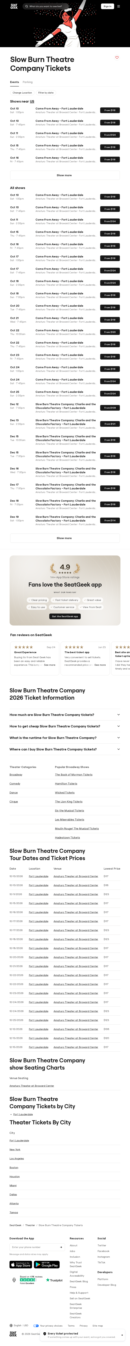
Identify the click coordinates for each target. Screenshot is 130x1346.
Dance (14, 792)
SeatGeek (16, 1225)
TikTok (101, 1262)
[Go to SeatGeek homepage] (14, 6)
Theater (30, 1225)
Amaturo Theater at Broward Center (76, 876)
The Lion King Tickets (68, 801)
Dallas (13, 1194)
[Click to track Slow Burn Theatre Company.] (117, 57)
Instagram (104, 1256)
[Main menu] (118, 6)
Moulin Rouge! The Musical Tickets (77, 828)
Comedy (15, 783)
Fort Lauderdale (38, 876)
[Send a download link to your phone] (61, 1247)
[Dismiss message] (122, 1335)
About (73, 1245)
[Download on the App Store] (21, 1264)
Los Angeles (17, 1158)
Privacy (84, 1325)
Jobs (72, 1251)
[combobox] (46, 6)
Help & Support (79, 1292)
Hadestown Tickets (67, 837)
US (32, 101)
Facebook (104, 1251)
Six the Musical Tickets (69, 810)
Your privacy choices (51, 1325)
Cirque (14, 801)
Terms (71, 1325)
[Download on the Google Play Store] (47, 1264)
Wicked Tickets (65, 792)
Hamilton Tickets (66, 783)
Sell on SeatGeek (80, 1298)
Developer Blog (107, 1284)
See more (49, 664)
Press (73, 1287)
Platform (103, 1279)
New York (15, 1149)
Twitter (102, 1245)
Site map (98, 1325)
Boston (14, 1167)
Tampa (14, 1212)
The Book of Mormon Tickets (73, 774)
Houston (15, 1176)
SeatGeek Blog (79, 1281)
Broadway (16, 774)
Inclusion (75, 1256)
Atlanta (14, 1203)
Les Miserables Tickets (69, 819)
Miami (13, 1185)
